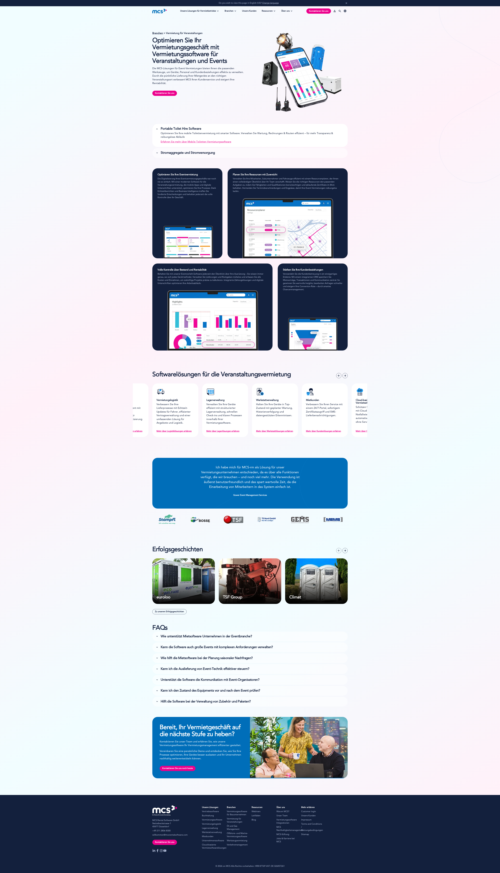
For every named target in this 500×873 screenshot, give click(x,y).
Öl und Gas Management (233, 827)
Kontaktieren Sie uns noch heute (177, 768)
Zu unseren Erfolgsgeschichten (169, 612)
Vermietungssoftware (212, 820)
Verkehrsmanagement (237, 845)
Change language (270, 3)
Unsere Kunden (308, 816)
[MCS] (159, 11)
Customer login (308, 812)
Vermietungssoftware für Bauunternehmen (237, 813)
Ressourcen (267, 12)
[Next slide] (345, 550)
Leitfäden (256, 816)
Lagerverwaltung (210, 828)
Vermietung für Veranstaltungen (234, 820)
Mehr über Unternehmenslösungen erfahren (322, 429)
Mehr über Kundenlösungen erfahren (223, 431)
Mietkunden (207, 837)
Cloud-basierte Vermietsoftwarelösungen (213, 846)
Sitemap (305, 834)
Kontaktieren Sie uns (318, 11)
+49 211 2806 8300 (161, 831)
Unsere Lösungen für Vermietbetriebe (198, 12)
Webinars (256, 812)
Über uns (286, 12)
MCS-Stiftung (282, 834)
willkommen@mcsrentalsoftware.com (170, 835)
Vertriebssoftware (210, 812)
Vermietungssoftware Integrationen (286, 821)
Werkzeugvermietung (237, 841)
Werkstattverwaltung (212, 832)
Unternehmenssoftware (213, 841)
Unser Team (282, 816)
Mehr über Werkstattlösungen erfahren (175, 431)
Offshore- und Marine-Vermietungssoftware (237, 835)
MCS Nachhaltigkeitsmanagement (287, 828)
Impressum (306, 820)
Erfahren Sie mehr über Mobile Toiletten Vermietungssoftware (196, 142)
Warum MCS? (282, 812)
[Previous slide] (338, 375)
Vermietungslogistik (211, 824)
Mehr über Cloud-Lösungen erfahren (273, 431)
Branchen (230, 12)
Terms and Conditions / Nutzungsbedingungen (312, 827)
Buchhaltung (208, 816)
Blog (254, 820)
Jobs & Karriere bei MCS (285, 840)
